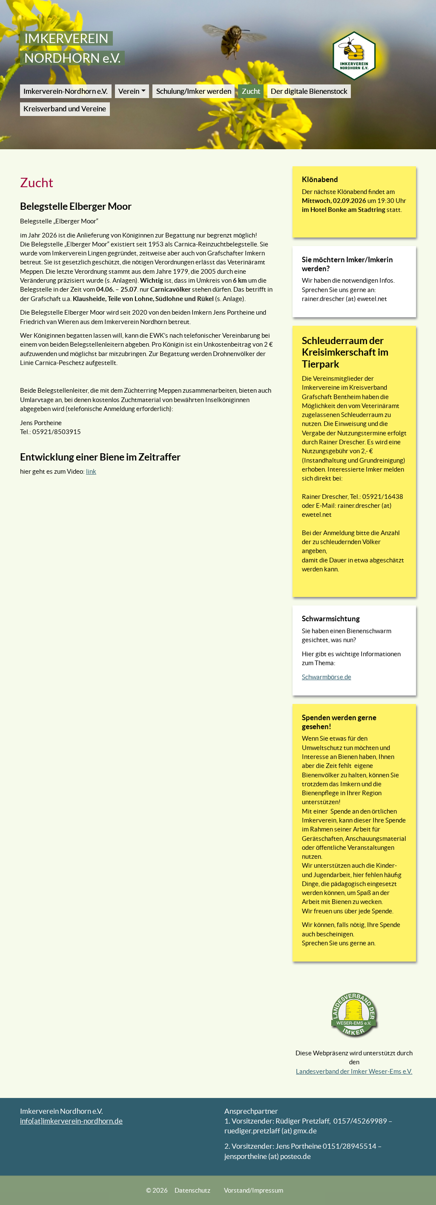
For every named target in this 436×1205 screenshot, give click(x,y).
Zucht (251, 91)
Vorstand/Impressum (253, 1190)
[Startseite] (354, 55)
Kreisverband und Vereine (64, 109)
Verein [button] (128, 91)
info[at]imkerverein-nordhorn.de (71, 1121)
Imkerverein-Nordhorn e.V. (65, 91)
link (91, 471)
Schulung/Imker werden (193, 91)
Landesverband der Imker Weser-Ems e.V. (354, 1071)
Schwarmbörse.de (326, 677)
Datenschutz (192, 1190)
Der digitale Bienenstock (309, 91)
